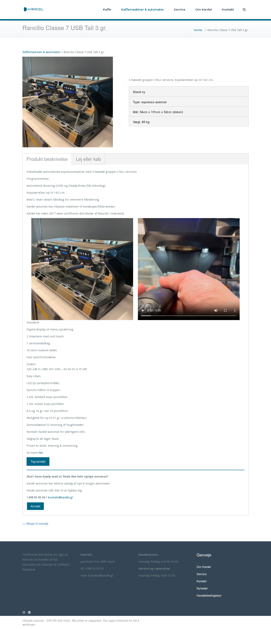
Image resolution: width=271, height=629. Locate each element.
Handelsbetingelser (209, 595)
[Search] (244, 9)
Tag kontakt (38, 461)
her (40, 452)
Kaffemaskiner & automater (142, 9)
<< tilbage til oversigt (35, 523)
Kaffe (107, 9)
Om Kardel (203, 9)
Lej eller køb (88, 158)
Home (198, 30)
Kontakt (228, 9)
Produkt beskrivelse (47, 158)
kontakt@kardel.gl (60, 497)
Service (179, 9)
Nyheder (202, 588)
